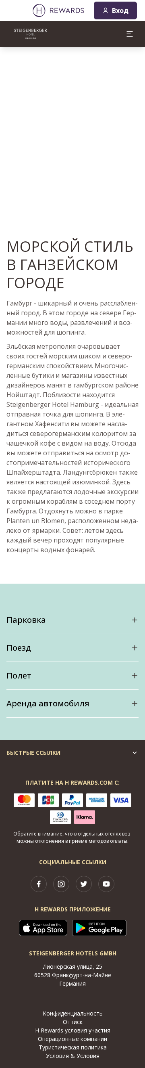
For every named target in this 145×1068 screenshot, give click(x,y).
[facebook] (39, 884)
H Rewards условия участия (72, 1030)
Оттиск (73, 1022)
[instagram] (61, 884)
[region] (72, 127)
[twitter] (84, 884)
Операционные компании (72, 1039)
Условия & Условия (72, 1056)
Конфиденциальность (73, 1013)
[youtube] (106, 884)
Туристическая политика (73, 1047)
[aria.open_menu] (129, 34)
